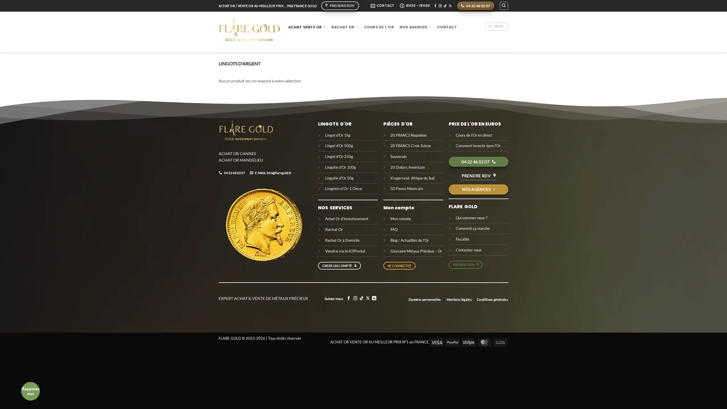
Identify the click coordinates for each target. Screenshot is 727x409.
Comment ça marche (473, 228)
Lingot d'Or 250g (339, 156)
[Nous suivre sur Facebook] (435, 6)
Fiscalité (462, 239)
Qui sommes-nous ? (471, 218)
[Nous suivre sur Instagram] (440, 6)
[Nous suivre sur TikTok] (445, 6)
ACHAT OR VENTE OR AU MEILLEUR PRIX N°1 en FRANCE (379, 342)
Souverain (398, 156)
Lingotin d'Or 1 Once (343, 188)
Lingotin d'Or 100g (341, 167)
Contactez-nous (469, 250)
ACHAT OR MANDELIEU (241, 160)
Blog (394, 240)
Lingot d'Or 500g (339, 145)
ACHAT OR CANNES (237, 153)
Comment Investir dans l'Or (478, 145)
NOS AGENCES (414, 27)
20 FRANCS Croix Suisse (410, 145)
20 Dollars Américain (408, 167)
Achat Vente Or (305, 27)
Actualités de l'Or (415, 240)
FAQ (394, 229)
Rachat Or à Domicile (342, 240)
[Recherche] (504, 6)
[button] (497, 27)
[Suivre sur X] (450, 6)
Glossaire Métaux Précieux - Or (416, 251)
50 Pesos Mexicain (406, 188)
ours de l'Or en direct (475, 135)
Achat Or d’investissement (346, 218)
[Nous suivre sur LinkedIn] (374, 298)
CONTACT (447, 27)
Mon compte (400, 218)
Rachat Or (342, 27)
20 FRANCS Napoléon (408, 135)
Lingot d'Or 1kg (337, 135)
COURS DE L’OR (379, 27)
